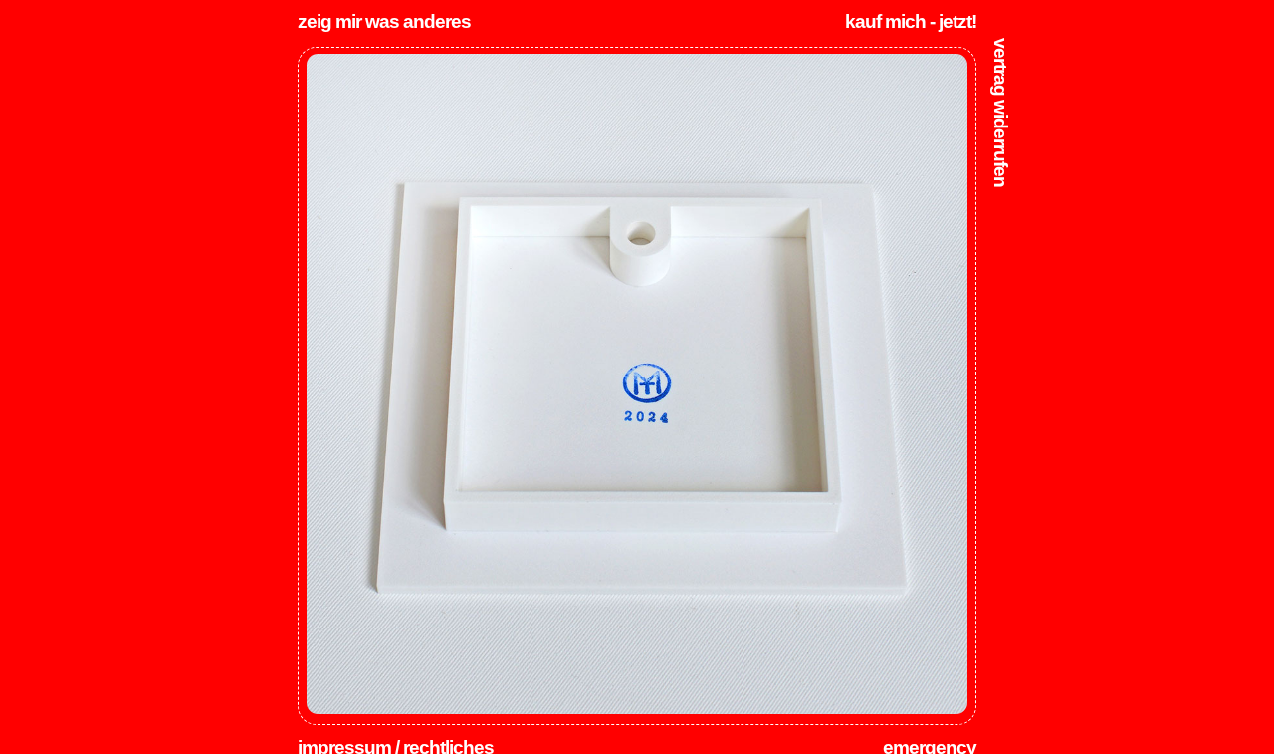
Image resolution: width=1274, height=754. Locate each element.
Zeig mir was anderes (384, 21)
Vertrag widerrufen (1000, 112)
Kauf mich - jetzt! (910, 21)
